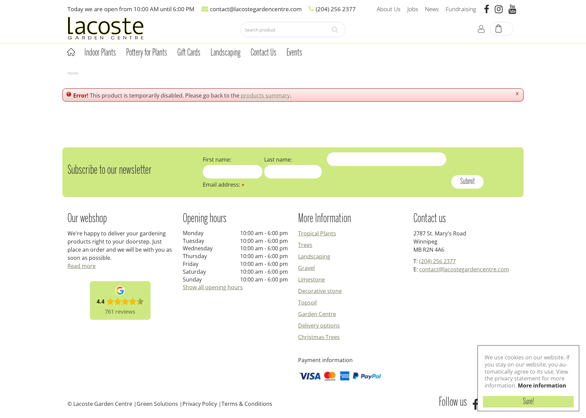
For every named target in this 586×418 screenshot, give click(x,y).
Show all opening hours (213, 287)
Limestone (311, 279)
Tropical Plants (317, 233)
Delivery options (319, 325)
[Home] (71, 52)
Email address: (224, 184)
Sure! (528, 402)
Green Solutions (157, 403)
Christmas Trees (319, 337)
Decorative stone (320, 291)
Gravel (306, 268)
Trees (305, 245)
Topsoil (307, 302)
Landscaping (314, 256)
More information (542, 385)
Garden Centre (317, 314)
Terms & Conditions (246, 403)
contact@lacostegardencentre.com (464, 269)
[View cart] (502, 29)
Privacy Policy (199, 403)
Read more (81, 266)
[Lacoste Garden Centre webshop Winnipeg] (105, 27)
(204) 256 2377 (437, 261)
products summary (265, 95)
